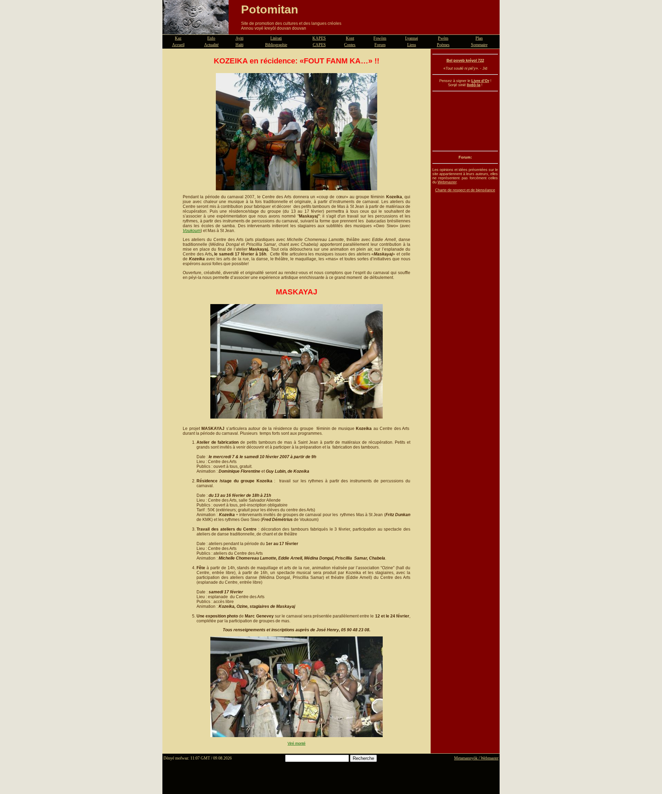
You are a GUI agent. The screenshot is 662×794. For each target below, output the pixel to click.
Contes (349, 44)
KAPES (319, 38)
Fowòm (379, 38)
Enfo (211, 38)
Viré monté (296, 743)
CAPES (319, 44)
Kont (350, 38)
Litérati (276, 38)
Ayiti (239, 38)
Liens (411, 44)
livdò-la (473, 85)
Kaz (178, 38)
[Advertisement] (465, 121)
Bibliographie (276, 44)
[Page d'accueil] (195, 30)
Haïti (239, 44)
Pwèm (443, 38)
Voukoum (192, 230)
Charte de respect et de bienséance (465, 190)
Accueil (178, 44)
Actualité (211, 44)
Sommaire (479, 44)
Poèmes (443, 44)
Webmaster (447, 182)
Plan (479, 38)
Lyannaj (411, 38)
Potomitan (269, 9)
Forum (379, 44)
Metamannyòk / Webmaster (476, 758)
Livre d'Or (480, 81)
